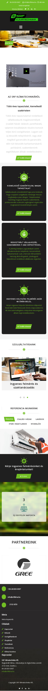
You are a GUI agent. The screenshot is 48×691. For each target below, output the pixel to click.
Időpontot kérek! (10, 43)
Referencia (9, 648)
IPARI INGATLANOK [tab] (18, 424)
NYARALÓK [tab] (36, 424)
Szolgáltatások (11, 637)
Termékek (9, 644)
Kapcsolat (9, 629)
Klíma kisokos (10, 652)
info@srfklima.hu (8, 671)
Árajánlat (8, 640)
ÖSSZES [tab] (9, 419)
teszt (24, 443)
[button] (39, 45)
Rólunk (7, 633)
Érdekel (24, 476)
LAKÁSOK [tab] (40, 419)
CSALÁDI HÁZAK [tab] (24, 419)
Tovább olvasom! (25, 158)
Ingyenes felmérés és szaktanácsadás (24, 385)
